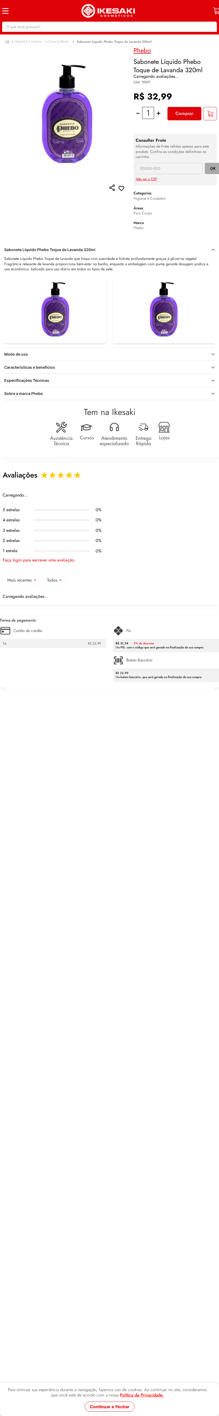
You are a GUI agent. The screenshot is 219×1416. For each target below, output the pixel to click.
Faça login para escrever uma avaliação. (39, 564)
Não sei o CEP (146, 177)
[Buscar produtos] (210, 26)
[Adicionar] (210, 111)
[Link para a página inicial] (7, 44)
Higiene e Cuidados (28, 44)
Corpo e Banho (58, 44)
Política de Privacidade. (142, 1395)
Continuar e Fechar (110, 1406)
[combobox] (109, 27)
